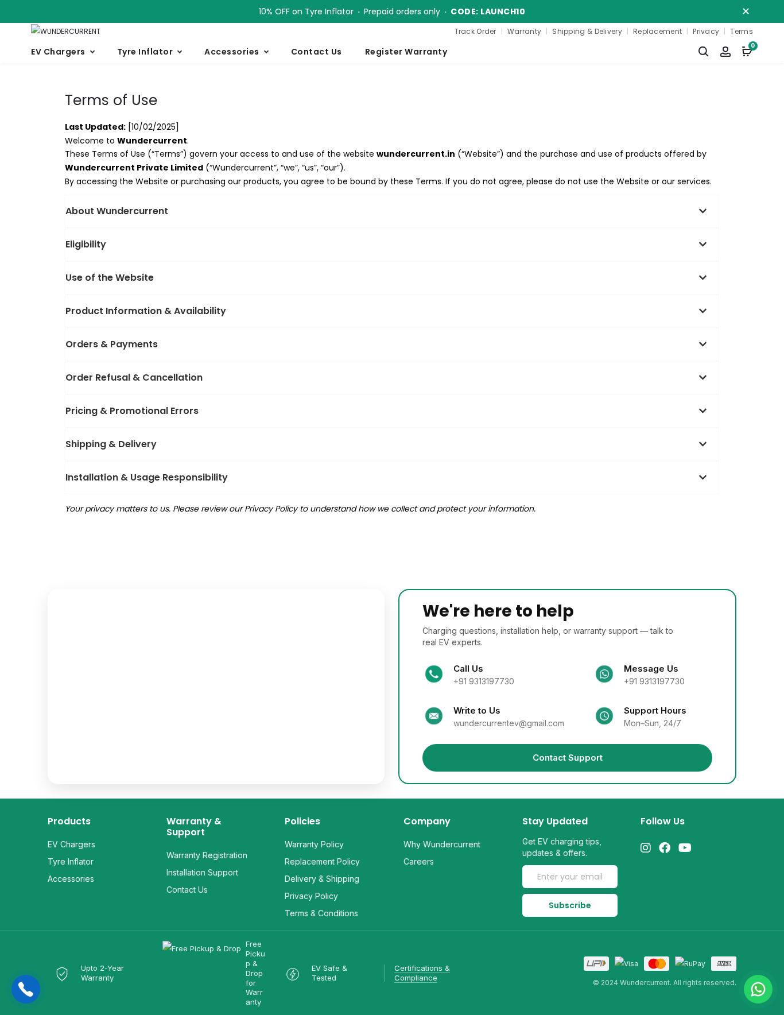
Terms (741, 31)
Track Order (475, 31)
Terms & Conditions (321, 913)
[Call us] (25, 989)
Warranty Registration (206, 855)
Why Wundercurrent (441, 844)
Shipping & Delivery (587, 31)
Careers (418, 861)
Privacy (706, 31)
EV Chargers (58, 51)
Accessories (231, 51)
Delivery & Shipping (322, 879)
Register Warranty (406, 51)
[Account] (725, 51)
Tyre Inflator (145, 51)
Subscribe (570, 905)
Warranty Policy (314, 844)
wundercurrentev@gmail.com (508, 723)
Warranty (524, 31)
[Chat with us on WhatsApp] (758, 989)
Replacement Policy (322, 861)
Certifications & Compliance (422, 972)
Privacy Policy (311, 896)
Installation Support (202, 872)
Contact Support (568, 757)
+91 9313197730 (483, 681)
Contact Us (316, 51)
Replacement (657, 31)
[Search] (703, 51)
